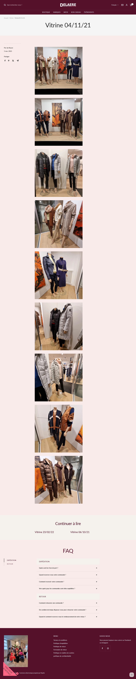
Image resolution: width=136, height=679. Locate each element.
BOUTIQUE (46, 12)
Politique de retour (59, 646)
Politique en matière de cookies (63, 653)
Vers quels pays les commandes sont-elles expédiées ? (57, 588)
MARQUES (56, 12)
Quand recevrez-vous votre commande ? (52, 575)
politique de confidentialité (62, 656)
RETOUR (10, 564)
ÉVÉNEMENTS (89, 12)
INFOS (66, 12)
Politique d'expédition (60, 643)
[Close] (17, 673)
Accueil (6, 18)
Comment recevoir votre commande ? (51, 582)
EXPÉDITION (11, 560)
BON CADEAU (76, 12)
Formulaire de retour (60, 650)
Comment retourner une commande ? (51, 603)
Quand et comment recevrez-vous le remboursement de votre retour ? (62, 617)
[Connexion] (127, 5)
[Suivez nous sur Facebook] (102, 648)
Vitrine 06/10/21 (80, 532)
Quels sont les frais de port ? (48, 568)
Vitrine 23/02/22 (44, 532)
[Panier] (131, 5)
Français (114, 5)
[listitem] (8, 60)
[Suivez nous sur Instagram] (108, 648)
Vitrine (11, 18)
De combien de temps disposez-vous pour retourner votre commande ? (62, 610)
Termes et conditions (60, 640)
